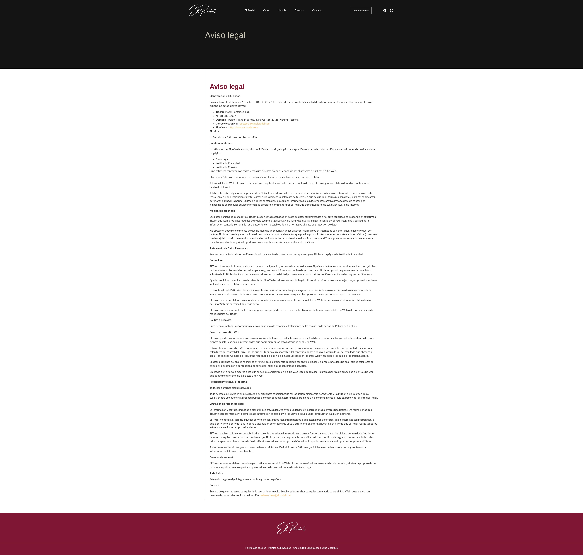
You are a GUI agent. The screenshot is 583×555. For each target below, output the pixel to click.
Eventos (299, 10)
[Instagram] (392, 10)
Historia (282, 10)
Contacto (317, 10)
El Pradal (250, 10)
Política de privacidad (279, 547)
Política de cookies (255, 547)
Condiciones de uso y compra (322, 547)
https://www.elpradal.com (243, 127)
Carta (266, 10)
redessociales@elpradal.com (254, 123)
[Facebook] (385, 10)
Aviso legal (299, 547)
